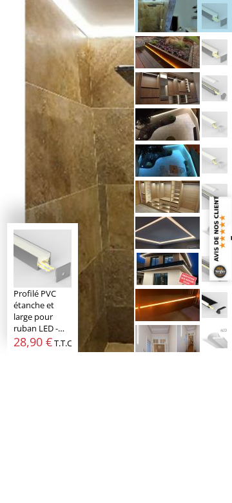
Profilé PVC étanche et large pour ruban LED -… (43, 311)
